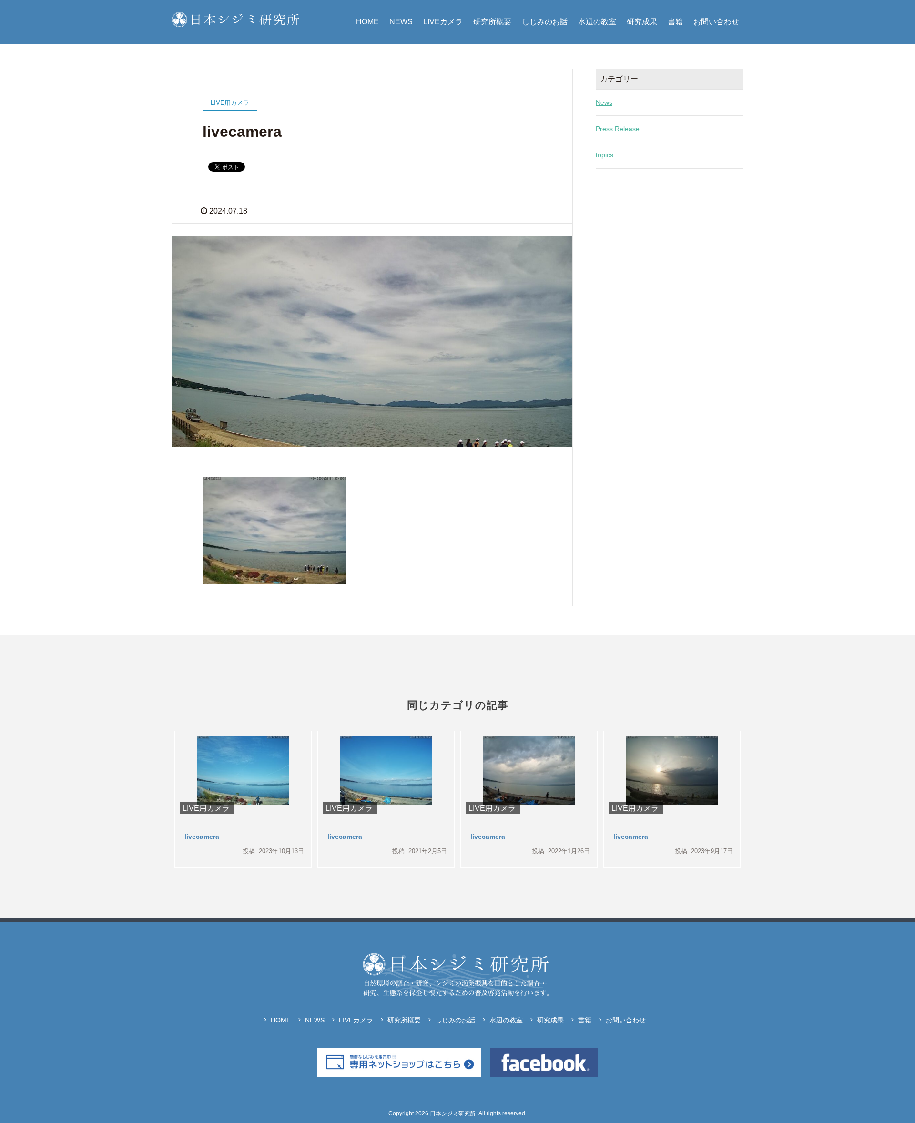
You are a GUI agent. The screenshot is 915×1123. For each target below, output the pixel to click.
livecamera (201, 836)
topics (604, 155)
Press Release (618, 129)
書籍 (675, 22)
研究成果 (642, 22)
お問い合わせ (716, 22)
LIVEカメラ (443, 22)
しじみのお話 (545, 22)
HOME (367, 22)
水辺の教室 (597, 22)
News (604, 102)
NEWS (401, 22)
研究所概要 (492, 22)
